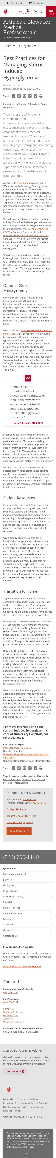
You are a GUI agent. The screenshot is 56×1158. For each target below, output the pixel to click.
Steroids (7, 782)
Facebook (13, 96)
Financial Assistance (13, 1012)
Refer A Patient (17, 831)
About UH (8, 1018)
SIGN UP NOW (14, 1071)
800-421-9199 (39, 802)
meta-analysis (26, 182)
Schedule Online (39, 3)
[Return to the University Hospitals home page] (5, 11)
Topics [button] (7, 46)
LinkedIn (30, 96)
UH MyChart (28, 12)
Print (41, 96)
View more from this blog (16, 37)
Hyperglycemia (20, 782)
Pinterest (24, 96)
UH (40, 88)
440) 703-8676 (13, 738)
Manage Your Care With (22, 966)
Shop (35, 11)
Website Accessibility (13, 1021)
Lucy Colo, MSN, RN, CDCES (20, 88)
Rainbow (20, 11)
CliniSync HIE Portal (16, 809)
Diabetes (26, 779)
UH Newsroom (10, 1015)
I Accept (28, 1153)
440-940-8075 (29, 799)
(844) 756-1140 (21, 856)
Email (35, 96)
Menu (51, 14)
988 (5, 1031)
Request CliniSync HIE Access (21, 815)
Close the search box (44, 12)
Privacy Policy (21, 1136)
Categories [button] (26, 46)
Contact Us (9, 1008)
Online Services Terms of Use (20, 1147)
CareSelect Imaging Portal (20, 822)
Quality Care (38, 779)
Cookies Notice (42, 1136)
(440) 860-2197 (10, 1002)
